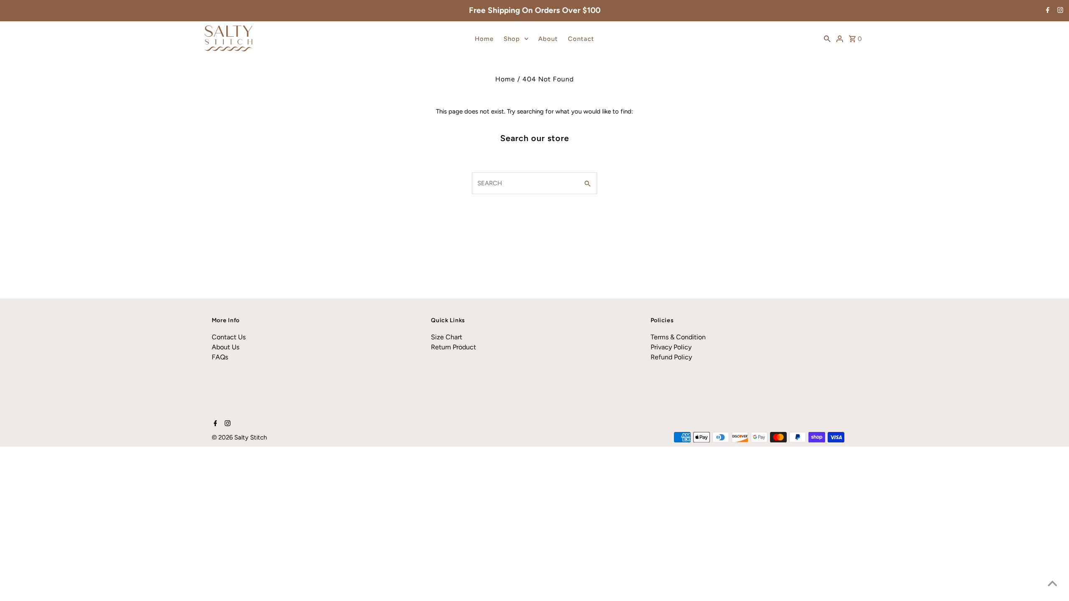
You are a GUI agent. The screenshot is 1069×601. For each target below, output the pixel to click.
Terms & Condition (678, 337)
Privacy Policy (671, 347)
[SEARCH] (827, 38)
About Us (225, 347)
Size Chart (446, 337)
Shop (512, 39)
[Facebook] (1046, 11)
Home (484, 39)
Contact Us (229, 337)
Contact (581, 39)
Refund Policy (671, 357)
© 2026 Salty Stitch (239, 437)
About (548, 39)
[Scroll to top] (1052, 584)
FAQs (220, 357)
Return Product (453, 347)
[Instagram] (1059, 11)
